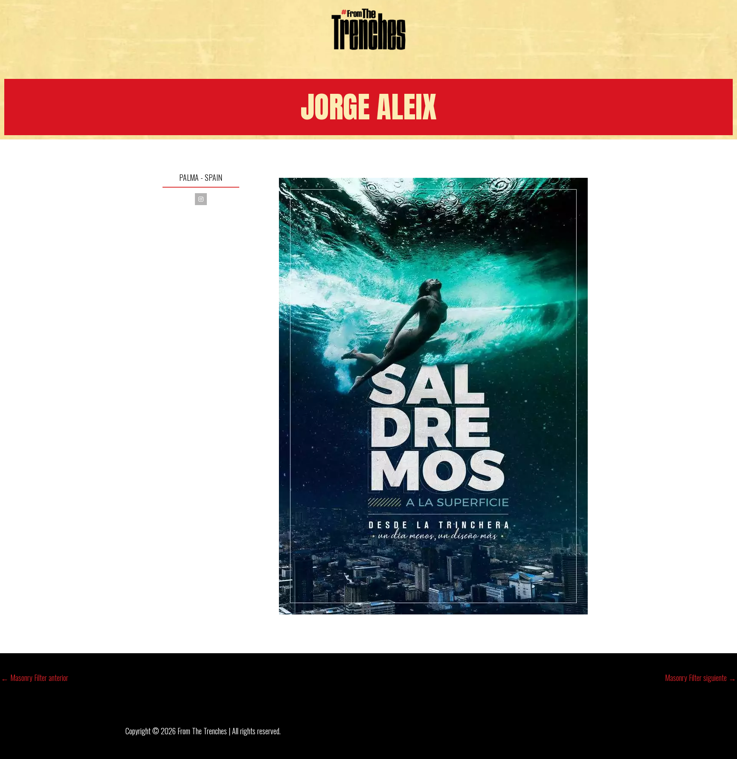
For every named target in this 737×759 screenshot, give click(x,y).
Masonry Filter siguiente (700, 677)
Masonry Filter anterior (34, 677)
